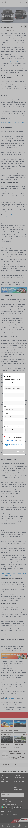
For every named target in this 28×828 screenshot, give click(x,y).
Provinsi (6, 400)
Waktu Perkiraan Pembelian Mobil (12, 426)
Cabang (6, 413)
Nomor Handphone (9, 391)
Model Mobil (7, 420)
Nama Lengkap (8, 385)
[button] (14, 374)
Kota (5, 406)
